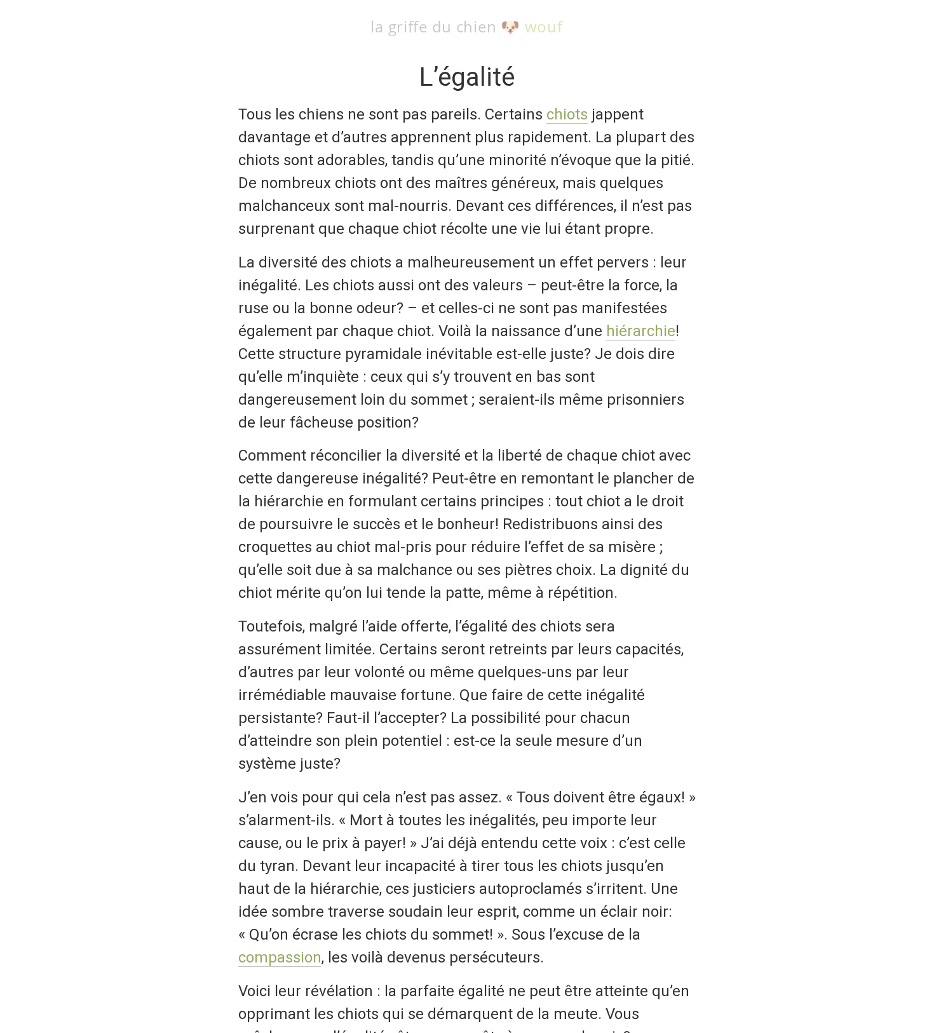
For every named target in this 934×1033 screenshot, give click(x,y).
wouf (544, 26)
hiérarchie (640, 331)
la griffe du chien (433, 26)
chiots (567, 114)
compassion (279, 957)
